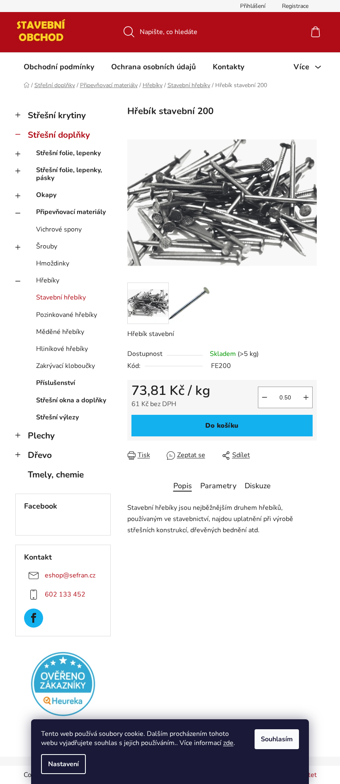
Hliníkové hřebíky (62, 348)
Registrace (295, 6)
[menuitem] (58, 67)
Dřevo (40, 455)
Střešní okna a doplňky (71, 400)
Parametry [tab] (218, 486)
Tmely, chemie (56, 474)
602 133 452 (65, 594)
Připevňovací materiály (71, 212)
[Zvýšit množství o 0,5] (306, 397)
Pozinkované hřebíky (66, 314)
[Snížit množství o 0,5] (264, 397)
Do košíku (221, 425)
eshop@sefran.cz (70, 575)
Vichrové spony (59, 229)
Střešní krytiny (57, 115)
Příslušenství (55, 382)
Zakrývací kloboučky (65, 365)
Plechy (41, 435)
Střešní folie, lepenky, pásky (69, 174)
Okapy (46, 195)
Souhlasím (277, 739)
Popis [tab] (182, 486)
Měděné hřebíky (60, 331)
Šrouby (46, 246)
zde (228, 742)
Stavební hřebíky (61, 297)
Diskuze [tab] (258, 486)
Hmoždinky (52, 263)
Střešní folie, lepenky (68, 153)
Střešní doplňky (59, 135)
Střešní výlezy (57, 417)
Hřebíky (47, 280)
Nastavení (63, 764)
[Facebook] (33, 618)
